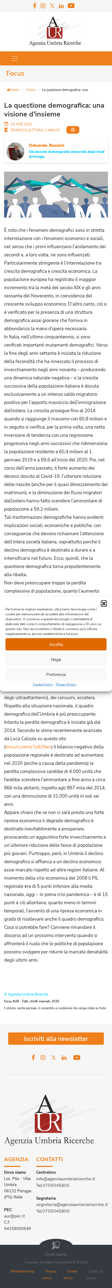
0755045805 (56, 1185)
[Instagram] (43, 5)
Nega (56, 659)
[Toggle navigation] (14, 58)
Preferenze (56, 674)
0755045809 (56, 1211)
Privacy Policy (66, 684)
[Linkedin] (61, 6)
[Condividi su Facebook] (7, 181)
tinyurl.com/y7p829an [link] (28, 747)
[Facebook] (34, 5)
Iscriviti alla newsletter (56, 1039)
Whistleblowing (22, 1271)
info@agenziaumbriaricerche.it (65, 1179)
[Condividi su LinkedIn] (7, 202)
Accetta (56, 644)
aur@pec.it (14, 1216)
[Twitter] (52, 5)
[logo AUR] (56, 31)
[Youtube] (71, 5)
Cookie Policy (43, 684)
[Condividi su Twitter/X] (7, 192)
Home (14, 90)
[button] (104, 603)
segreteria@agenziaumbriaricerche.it (72, 1205)
